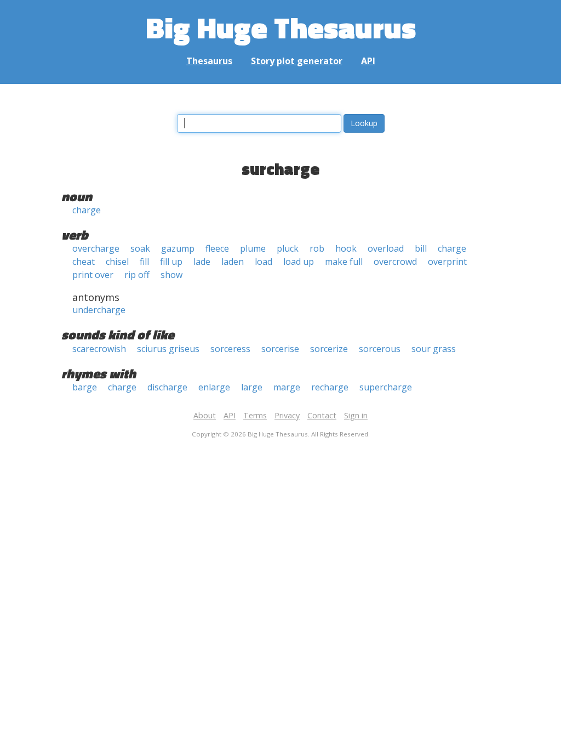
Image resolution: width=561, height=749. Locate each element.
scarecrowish (99, 349)
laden (232, 262)
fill (144, 262)
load (263, 262)
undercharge (98, 310)
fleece (217, 248)
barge (84, 387)
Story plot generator (296, 61)
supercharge (385, 387)
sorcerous (379, 349)
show (171, 275)
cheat (83, 262)
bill (421, 248)
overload (386, 248)
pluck (288, 248)
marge (286, 387)
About (204, 415)
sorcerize (329, 349)
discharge (167, 387)
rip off (137, 275)
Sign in (356, 415)
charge (86, 210)
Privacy (287, 415)
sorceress (230, 349)
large (251, 387)
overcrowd (395, 262)
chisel (117, 262)
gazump (177, 248)
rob (317, 248)
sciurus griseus (168, 349)
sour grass (433, 349)
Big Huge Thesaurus (281, 27)
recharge (329, 387)
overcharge (95, 248)
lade (201, 262)
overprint (447, 262)
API (368, 61)
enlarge (214, 387)
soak (140, 248)
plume (253, 248)
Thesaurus (209, 61)
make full (344, 262)
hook (346, 248)
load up (298, 262)
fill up (171, 262)
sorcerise (280, 349)
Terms (255, 415)
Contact (321, 415)
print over (92, 275)
